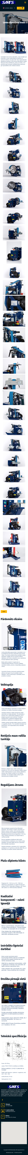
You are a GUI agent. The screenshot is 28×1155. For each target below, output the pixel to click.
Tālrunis (8, 1104)
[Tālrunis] (3, 1105)
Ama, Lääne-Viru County (11, 1117)
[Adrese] (3, 1117)
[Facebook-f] (2, 1100)
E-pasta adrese (10, 1110)
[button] (25, 2)
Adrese (7, 1116)
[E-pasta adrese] (3, 1111)
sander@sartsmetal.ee (10, 1111)
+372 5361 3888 (9, 1105)
